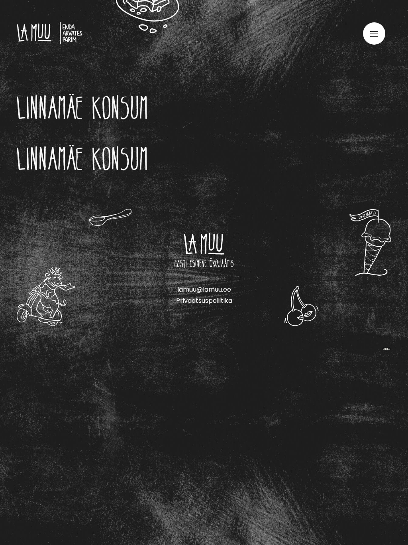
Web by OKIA (386, 349)
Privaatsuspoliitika (204, 300)
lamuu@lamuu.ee (204, 289)
